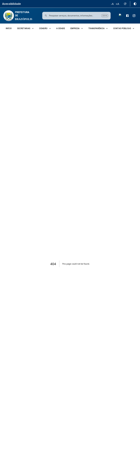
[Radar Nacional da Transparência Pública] (121, 15)
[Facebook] (127, 15)
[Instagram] (134, 15)
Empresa (75, 28)
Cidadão (43, 28)
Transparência (96, 28)
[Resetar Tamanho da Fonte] (125, 4)
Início (9, 28)
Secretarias (23, 28)
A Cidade (60, 28)
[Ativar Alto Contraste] (135, 4)
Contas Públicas (122, 28)
